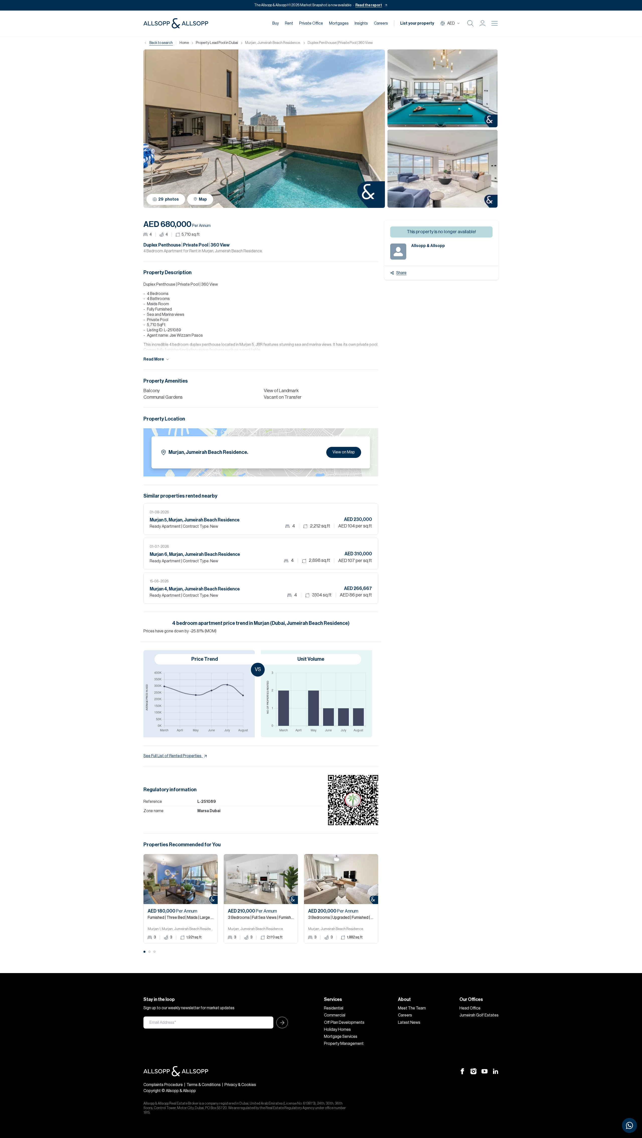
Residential (333, 1008)
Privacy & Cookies (240, 1085)
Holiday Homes (337, 1030)
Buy (275, 23)
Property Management (344, 1044)
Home (184, 43)
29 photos (168, 199)
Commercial (334, 1015)
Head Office (469, 1008)
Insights (361, 23)
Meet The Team (412, 1008)
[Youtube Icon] (485, 1071)
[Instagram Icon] (473, 1071)
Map (203, 199)
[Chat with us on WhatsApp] (629, 1125)
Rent (289, 23)
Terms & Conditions (204, 1085)
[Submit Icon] (280, 1022)
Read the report (368, 5)
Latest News (409, 1023)
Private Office (311, 23)
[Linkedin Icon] (496, 1071)
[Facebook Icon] (462, 1071)
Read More (153, 359)
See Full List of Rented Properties (172, 756)
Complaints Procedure (163, 1085)
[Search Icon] (470, 23)
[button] (482, 23)
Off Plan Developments (344, 1023)
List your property (417, 23)
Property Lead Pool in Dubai (217, 43)
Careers (381, 23)
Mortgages (339, 23)
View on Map (344, 452)
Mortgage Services (340, 1037)
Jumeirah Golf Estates (479, 1015)
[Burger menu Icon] (495, 23)
